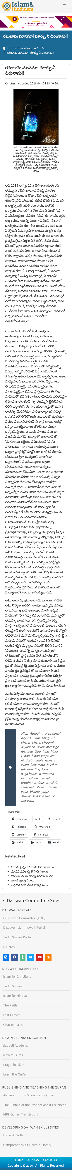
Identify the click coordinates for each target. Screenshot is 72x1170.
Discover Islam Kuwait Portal (24, 928)
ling (37, 769)
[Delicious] (6, 957)
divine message (48, 747)
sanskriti (52, 783)
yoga (45, 792)
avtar (36, 738)
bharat (25, 742)
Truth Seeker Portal (17, 937)
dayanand (28, 747)
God (38, 751)
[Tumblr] (22, 957)
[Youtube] (39, 957)
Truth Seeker (12, 986)
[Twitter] (30, 957)
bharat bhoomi (42, 742)
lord (45, 769)
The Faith (10, 1005)
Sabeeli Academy (15, 1046)
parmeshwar (30, 778)
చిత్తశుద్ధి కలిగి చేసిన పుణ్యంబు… (29, 885)
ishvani (50, 760)
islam (25, 765)
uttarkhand (53, 787)
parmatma (46, 774)
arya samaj (52, 734)
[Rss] (48, 957)
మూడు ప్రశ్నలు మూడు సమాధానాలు (32, 867)
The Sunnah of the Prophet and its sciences (34, 1105)
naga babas (29, 774)
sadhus (39, 783)
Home (19, 1160)
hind (45, 751)
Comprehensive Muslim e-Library (27, 1145)
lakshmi (52, 765)
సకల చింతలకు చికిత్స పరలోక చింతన (32, 876)
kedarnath (37, 765)
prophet (26, 783)
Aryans (26, 738)
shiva (40, 787)
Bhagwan (48, 738)
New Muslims (13, 1055)
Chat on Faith (13, 1025)
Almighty (36, 734)
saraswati (27, 787)
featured (27, 751)
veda (24, 792)
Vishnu (35, 792)
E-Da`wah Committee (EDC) (24, 918)
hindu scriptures (42, 756)
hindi (54, 751)
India (39, 760)
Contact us (50, 1160)
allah (24, 734)
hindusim (27, 760)
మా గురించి (33, 1160)
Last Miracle (12, 1015)
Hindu (25, 756)
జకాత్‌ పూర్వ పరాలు (22, 880)
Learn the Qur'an (15, 1074)
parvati (45, 778)
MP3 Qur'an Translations (21, 1114)
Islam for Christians (17, 976)
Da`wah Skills (13, 1135)
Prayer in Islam (14, 1065)
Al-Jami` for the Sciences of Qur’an (28, 1095)
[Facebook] (14, 957)
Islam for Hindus (15, 996)
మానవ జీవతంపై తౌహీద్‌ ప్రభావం (29, 871)
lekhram (27, 769)
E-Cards (9, 947)
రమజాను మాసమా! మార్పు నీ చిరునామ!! (38, 799)
